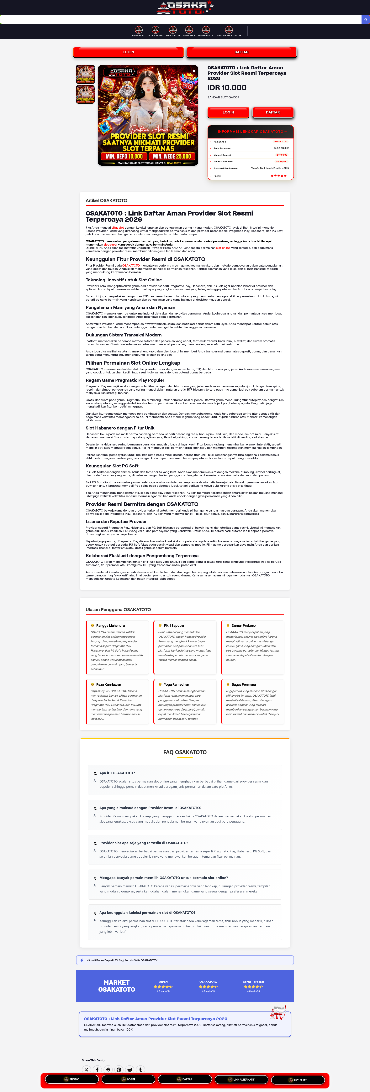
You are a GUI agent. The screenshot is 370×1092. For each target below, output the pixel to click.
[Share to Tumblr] (140, 1069)
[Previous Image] (101, 115)
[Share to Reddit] (129, 1069)
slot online (223, 247)
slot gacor (111, 244)
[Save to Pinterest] (119, 1069)
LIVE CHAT (300, 1080)
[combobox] (181, 19)
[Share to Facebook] (97, 1069)
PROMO (74, 1079)
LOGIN (128, 52)
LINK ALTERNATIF (244, 1080)
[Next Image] (195, 115)
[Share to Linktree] (108, 1069)
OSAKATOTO (131, 265)
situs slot (118, 227)
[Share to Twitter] (86, 1069)
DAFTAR (242, 52)
